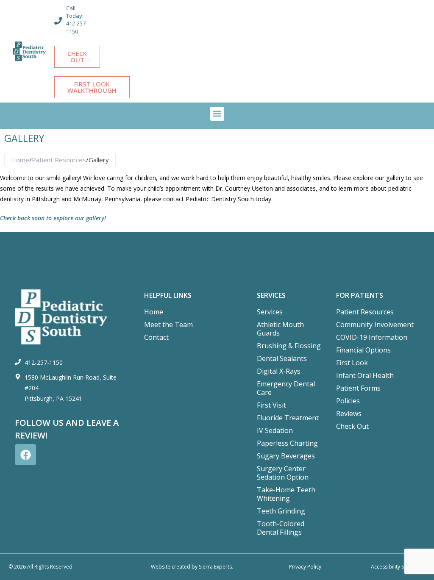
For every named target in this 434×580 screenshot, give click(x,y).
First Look (352, 362)
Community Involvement (375, 324)
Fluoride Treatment (288, 417)
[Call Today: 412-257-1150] (58, 21)
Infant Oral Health (365, 375)
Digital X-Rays (278, 371)
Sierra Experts (215, 566)
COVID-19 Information (371, 337)
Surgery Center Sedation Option (283, 473)
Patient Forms (358, 388)
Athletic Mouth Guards (280, 329)
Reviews (349, 413)
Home (20, 159)
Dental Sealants (282, 358)
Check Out (352, 426)
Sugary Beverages (286, 456)
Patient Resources (59, 159)
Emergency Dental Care (286, 388)
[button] (217, 114)
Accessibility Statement (398, 566)
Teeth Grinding (281, 511)
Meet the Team (168, 324)
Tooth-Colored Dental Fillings (280, 528)
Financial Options (363, 350)
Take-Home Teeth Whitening (286, 494)
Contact (156, 337)
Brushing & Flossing (289, 345)
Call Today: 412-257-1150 (76, 19)
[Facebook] (25, 454)
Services (270, 311)
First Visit (271, 405)
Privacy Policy (305, 566)
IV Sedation (275, 430)
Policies (348, 400)
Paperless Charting (287, 443)
